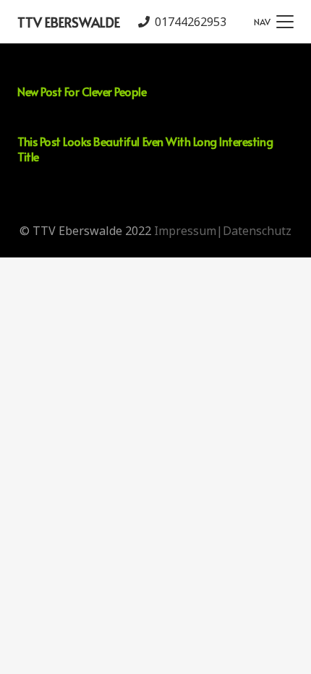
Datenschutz (257, 231)
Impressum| (188, 231)
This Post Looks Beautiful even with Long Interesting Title (145, 148)
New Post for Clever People (82, 91)
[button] (273, 22)
